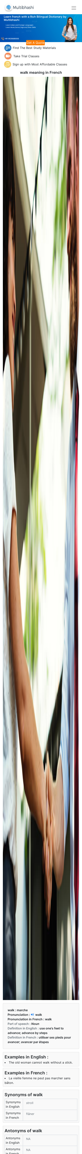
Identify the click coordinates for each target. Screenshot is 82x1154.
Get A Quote (35, 43)
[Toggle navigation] (74, 8)
